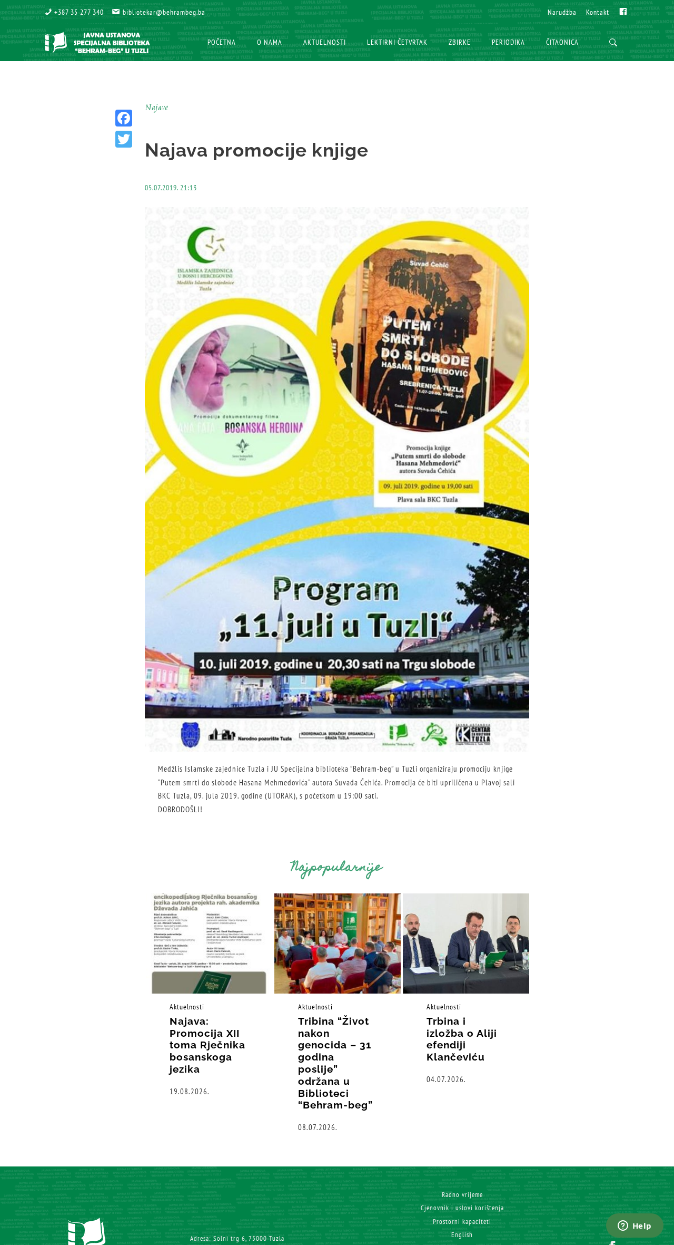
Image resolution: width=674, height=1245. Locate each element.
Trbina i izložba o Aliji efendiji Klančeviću (462, 1039)
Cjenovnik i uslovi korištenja (462, 1207)
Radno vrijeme (462, 1194)
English (462, 1234)
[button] (74, 12)
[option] (209, 995)
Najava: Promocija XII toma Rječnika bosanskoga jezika (207, 1045)
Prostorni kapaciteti (462, 1221)
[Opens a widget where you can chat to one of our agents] (634, 1226)
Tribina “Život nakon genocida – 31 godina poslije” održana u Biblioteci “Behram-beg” (335, 1063)
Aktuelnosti (187, 1006)
